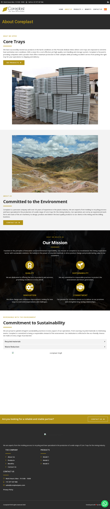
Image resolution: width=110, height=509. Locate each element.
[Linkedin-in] (108, 2)
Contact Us (97, 9)
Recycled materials (13, 341)
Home (61, 9)
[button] (55, 341)
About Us (68, 9)
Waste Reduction (12, 347)
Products (77, 9)
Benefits (88, 9)
